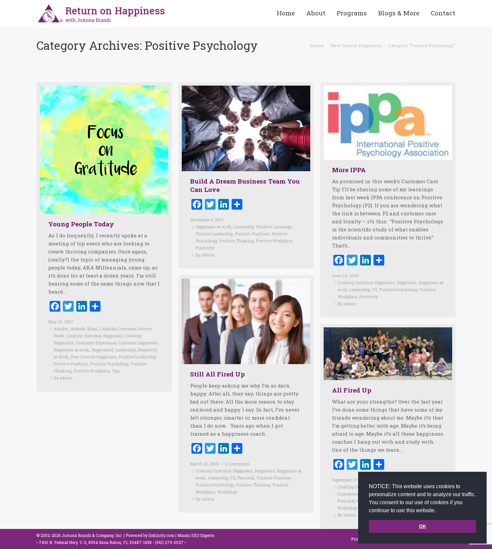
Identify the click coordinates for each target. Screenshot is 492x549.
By (63, 377)
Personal (245, 477)
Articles (61, 328)
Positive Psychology (109, 363)
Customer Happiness (138, 342)
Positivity (204, 247)
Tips (116, 370)
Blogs (92, 328)
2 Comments (237, 463)
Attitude (77, 328)
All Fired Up (351, 390)
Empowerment (351, 494)
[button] (438, 511)
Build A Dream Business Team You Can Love (245, 185)
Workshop (227, 492)
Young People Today (81, 224)
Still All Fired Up (217, 374)
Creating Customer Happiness (94, 335)
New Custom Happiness (356, 45)
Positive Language (274, 226)
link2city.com (161, 535)
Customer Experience (96, 342)
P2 (374, 289)
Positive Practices (71, 363)
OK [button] (422, 526)
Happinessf (102, 349)
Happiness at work (71, 349)
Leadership (125, 349)
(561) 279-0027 (169, 542)
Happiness (407, 282)
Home (317, 45)
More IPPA (349, 170)
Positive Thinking (236, 240)
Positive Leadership (137, 356)
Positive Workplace (91, 370)
